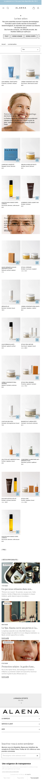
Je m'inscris (21, 399)
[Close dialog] (39, 2)
